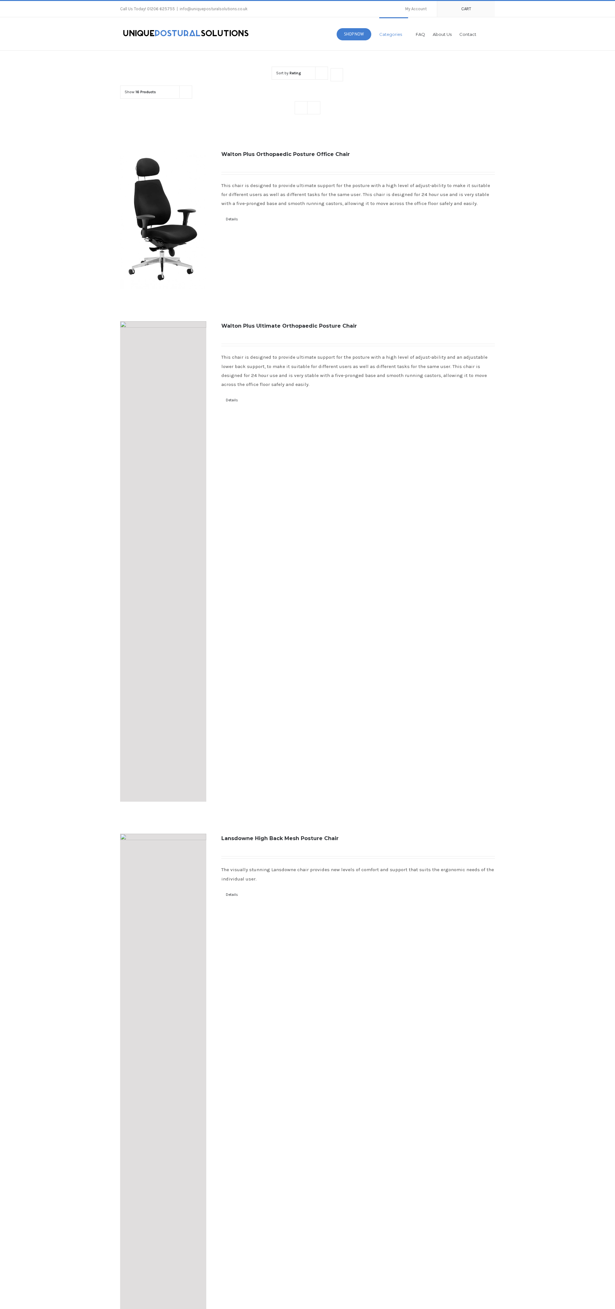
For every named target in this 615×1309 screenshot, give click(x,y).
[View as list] (314, 108)
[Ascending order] (337, 74)
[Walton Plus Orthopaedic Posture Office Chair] (163, 219)
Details (232, 219)
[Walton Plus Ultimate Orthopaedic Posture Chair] (163, 561)
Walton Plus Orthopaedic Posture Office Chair (285, 154)
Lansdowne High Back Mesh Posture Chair (280, 838)
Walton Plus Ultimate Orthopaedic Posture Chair (289, 326)
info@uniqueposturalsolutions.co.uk (214, 8)
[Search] (485, 33)
